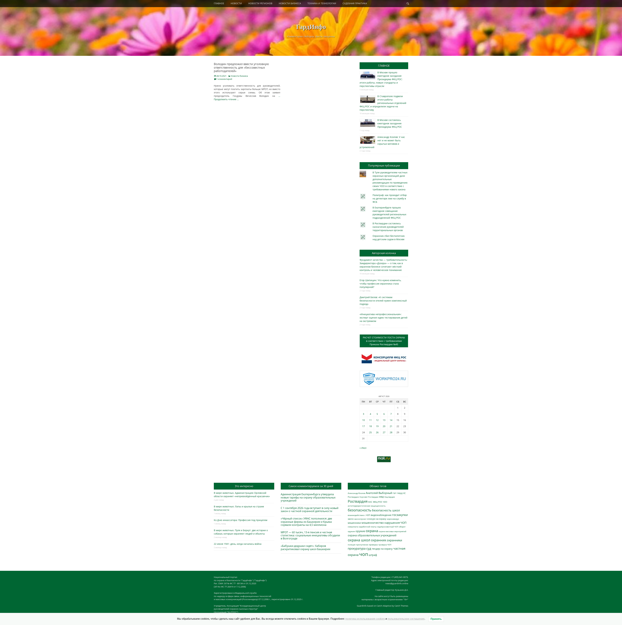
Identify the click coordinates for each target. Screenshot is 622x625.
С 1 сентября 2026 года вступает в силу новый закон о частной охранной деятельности (309, 509)
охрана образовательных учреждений (372, 535)
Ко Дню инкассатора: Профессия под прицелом (240, 520)
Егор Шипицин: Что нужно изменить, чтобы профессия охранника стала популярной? (380, 284)
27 (384, 432)
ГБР (394, 493)
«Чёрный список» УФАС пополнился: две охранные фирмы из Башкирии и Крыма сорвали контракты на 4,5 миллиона (306, 521)
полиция (351, 544)
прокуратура (357, 548)
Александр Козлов (356, 493)
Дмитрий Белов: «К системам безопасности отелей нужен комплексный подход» (383, 301)
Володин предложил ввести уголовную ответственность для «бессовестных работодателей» (241, 67)
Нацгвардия (389, 497)
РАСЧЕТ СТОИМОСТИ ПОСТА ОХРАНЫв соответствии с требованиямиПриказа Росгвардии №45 (384, 341)
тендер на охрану (382, 548)
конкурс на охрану (376, 519)
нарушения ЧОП (395, 523)
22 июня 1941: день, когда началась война (237, 543)
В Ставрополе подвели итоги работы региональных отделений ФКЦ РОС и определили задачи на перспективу (383, 103)
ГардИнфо (311, 26)
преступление (362, 544)
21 (391, 426)
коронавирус (393, 519)
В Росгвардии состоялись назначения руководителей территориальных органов (388, 227)
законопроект (360, 519)
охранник (378, 540)
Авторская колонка (384, 253)
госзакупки (400, 515)
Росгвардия (358, 501)
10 (363, 420)
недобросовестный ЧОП (387, 526)
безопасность (359, 510)
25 (370, 432)
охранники (394, 540)
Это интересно (244, 486)
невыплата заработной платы (362, 526)
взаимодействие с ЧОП (359, 515)
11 (370, 420)
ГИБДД (400, 493)
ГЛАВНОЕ (219, 3)
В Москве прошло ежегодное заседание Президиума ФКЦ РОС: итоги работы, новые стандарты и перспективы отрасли (381, 79)
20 (384, 426)
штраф (373, 555)
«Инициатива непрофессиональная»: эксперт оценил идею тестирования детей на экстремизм (383, 318)
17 (363, 426)
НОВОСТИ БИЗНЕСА (290, 3)
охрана (372, 530)
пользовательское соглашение (406, 618)
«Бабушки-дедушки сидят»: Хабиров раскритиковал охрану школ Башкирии (305, 547)
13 (384, 420)
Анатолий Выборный (379, 493)
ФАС (370, 502)
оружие (360, 531)
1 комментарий (224, 79)
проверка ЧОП (384, 544)
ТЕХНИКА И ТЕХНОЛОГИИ (321, 3)
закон (351, 519)
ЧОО (385, 502)
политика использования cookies (365, 618)
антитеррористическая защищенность (367, 505)
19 (377, 426)
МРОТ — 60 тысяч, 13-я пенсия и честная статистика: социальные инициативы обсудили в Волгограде (310, 535)
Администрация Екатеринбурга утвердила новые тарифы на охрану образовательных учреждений (308, 497)
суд (368, 548)
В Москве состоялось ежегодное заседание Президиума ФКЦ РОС (389, 123)
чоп (363, 554)
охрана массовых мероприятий (392, 531)
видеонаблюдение (381, 515)
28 (391, 432)
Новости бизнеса (239, 75)
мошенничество (373, 523)
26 (377, 432)
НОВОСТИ (236, 3)
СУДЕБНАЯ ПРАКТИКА (355, 3)
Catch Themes (401, 605)
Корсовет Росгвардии (369, 497)
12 (377, 420)
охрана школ (359, 539)
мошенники (354, 522)
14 (391, 420)
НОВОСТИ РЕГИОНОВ (260, 3)
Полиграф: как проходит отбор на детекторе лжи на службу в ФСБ (390, 198)
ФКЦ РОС (377, 501)
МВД (381, 496)
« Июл (363, 447)
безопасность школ (386, 510)
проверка (373, 544)
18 (370, 426)
